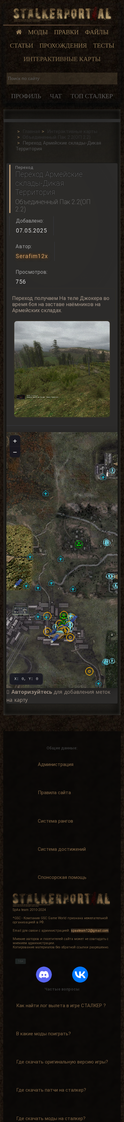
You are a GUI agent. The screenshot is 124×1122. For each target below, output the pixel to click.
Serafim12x (32, 256)
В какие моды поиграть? (43, 1034)
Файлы (96, 32)
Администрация (55, 764)
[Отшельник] (112, 661)
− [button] (15, 452)
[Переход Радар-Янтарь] (103, 476)
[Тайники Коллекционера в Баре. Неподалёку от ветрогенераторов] (89, 671)
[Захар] (55, 627)
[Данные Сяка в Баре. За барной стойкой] (54, 639)
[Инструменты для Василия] (20, 610)
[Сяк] (112, 471)
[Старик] (107, 662)
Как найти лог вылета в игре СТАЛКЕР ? (61, 1005)
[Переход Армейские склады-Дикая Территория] (60, 558)
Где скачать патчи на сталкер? (51, 1090)
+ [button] (15, 441)
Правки (66, 32)
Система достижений (62, 849)
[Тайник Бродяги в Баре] (63, 617)
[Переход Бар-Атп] (38, 587)
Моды (38, 32)
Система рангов (55, 821)
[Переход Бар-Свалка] (98, 683)
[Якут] (106, 543)
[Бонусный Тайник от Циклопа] (79, 544)
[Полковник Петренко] (70, 628)
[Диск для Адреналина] (18, 583)
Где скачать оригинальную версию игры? (62, 1062)
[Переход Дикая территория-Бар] (38, 616)
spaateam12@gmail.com (89, 930)
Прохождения (63, 45)
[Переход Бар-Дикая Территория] (46, 616)
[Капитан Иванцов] (70, 624)
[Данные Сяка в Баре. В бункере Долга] (73, 620)
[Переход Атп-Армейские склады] (30, 556)
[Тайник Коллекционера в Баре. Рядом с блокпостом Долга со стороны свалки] (70, 637)
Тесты (103, 45)
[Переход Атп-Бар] (26, 585)
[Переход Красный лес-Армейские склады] (45, 493)
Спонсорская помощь (62, 877)
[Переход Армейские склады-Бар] (51, 582)
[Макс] (112, 576)
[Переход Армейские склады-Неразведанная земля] (73, 588)
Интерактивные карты (62, 59)
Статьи (21, 45)
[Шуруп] (116, 586)
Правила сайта (54, 792)
